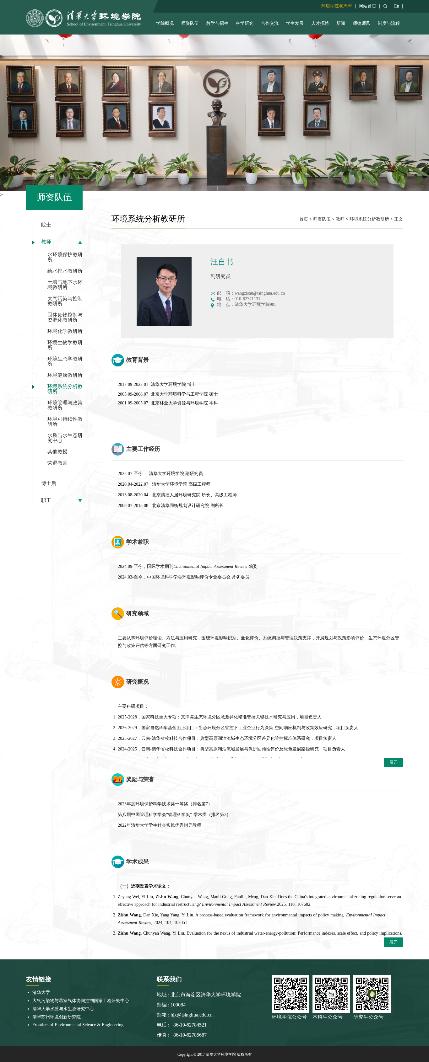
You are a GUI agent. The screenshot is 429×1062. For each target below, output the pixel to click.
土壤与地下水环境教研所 (65, 285)
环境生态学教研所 (65, 361)
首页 (303, 219)
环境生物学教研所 (65, 345)
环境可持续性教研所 (65, 421)
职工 (46, 500)
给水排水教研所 (65, 271)
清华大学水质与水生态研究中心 (63, 1008)
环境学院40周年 (336, 6)
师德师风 (361, 23)
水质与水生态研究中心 (65, 438)
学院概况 (165, 23)
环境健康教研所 (65, 375)
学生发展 (295, 23)
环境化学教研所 (65, 331)
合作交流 (270, 23)
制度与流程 (389, 23)
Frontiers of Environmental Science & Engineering (77, 1024)
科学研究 (244, 23)
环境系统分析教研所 (65, 389)
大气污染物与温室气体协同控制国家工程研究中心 (80, 1000)
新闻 (340, 23)
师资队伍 (190, 23)
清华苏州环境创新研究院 (56, 1017)
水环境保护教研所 (65, 257)
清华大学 (41, 992)
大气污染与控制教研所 (65, 301)
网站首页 (367, 6)
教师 (46, 241)
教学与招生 (217, 23)
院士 (46, 224)
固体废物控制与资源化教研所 (65, 317)
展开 (393, 762)
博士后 (48, 483)
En (396, 6)
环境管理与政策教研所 (65, 405)
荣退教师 (57, 463)
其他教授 (57, 451)
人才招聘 (320, 23)
